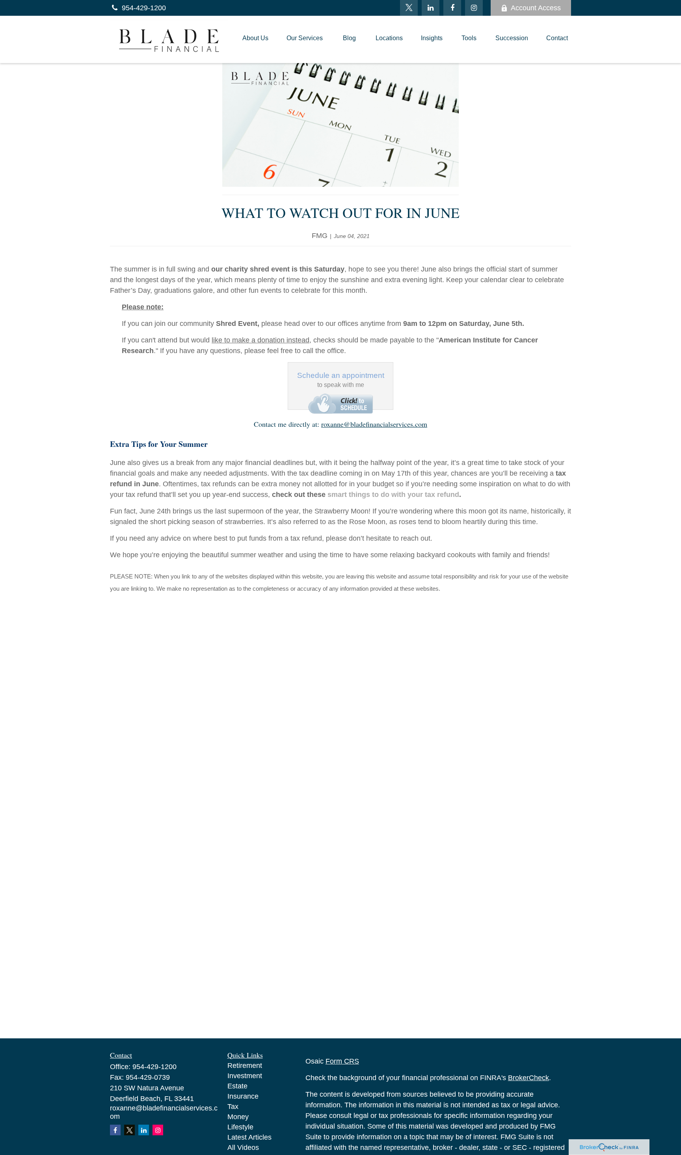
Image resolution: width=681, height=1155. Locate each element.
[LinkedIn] (430, 8)
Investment (244, 1076)
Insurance (243, 1096)
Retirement (244, 1065)
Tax (232, 1106)
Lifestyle (240, 1127)
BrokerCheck (528, 1078)
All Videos (243, 1147)
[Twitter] (409, 8)
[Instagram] (158, 1130)
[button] (255, 39)
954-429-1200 (144, 8)
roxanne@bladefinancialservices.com (374, 424)
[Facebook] (452, 8)
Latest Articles (249, 1137)
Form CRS (342, 1061)
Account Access (536, 8)
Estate (237, 1086)
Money (238, 1117)
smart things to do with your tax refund (393, 494)
